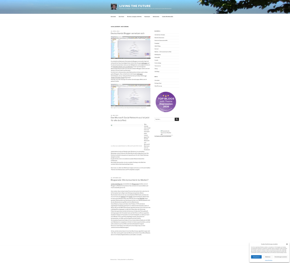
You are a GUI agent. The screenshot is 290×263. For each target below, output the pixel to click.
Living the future (135, 6)
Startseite (113, 16)
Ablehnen (267, 257)
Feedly (130, 196)
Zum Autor (121, 16)
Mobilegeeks (158, 54)
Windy (156, 68)
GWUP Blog (157, 46)
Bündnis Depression (159, 37)
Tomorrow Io (158, 65)
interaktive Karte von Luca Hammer (123, 66)
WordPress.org (158, 86)
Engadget (157, 43)
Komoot (156, 49)
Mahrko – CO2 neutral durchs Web (163, 51)
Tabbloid (123, 196)
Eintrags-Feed (158, 83)
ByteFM (142, 198)
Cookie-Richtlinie (268, 260)
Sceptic (156, 60)
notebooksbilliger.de (117, 184)
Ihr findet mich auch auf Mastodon (163, 136)
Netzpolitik (157, 57)
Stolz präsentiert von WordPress (125, 259)
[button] (287, 244)
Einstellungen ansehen (281, 257)
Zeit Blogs (157, 71)
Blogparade (135, 184)
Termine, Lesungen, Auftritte (134, 16)
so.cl (145, 137)
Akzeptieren (256, 257)
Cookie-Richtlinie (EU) (167, 16)
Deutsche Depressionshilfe (161, 40)
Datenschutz (156, 16)
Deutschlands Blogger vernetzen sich (127, 33)
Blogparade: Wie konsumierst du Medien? (129, 180)
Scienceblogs (158, 63)
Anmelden (157, 80)
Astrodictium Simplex (160, 34)
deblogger (144, 63)
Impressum (147, 16)
